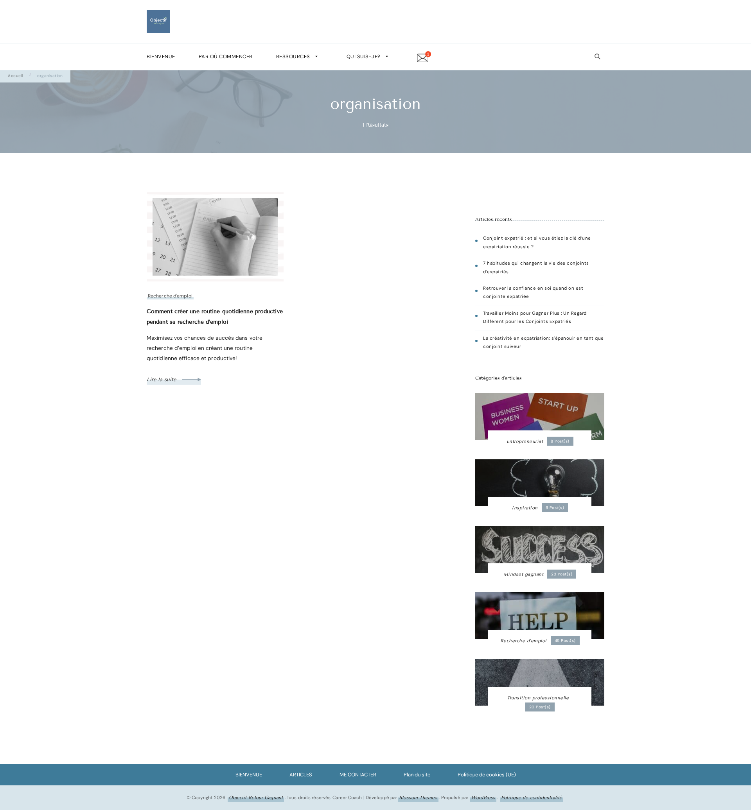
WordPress (483, 797)
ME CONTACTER (358, 774)
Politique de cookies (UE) (487, 774)
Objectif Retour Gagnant (256, 797)
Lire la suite (162, 379)
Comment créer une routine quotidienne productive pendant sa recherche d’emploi (215, 316)
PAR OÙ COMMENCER (226, 56)
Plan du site (417, 774)
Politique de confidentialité (531, 797)
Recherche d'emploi (170, 296)
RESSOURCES (293, 56)
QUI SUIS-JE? (364, 56)
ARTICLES (300, 774)
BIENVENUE (161, 56)
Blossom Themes (418, 797)
